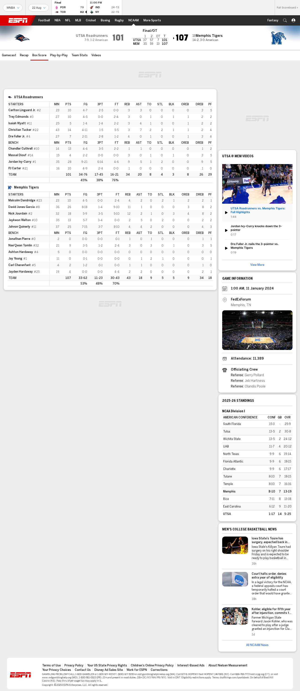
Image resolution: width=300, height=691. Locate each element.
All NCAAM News (257, 645)
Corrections (159, 670)
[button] (285, 20)
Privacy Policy (73, 665)
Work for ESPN (137, 670)
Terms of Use (51, 665)
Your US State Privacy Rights (107, 665)
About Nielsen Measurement (228, 665)
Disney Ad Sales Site (108, 670)
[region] (131, 142)
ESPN (18, 20)
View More (257, 265)
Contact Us (83, 670)
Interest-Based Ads (191, 665)
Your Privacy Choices (56, 670)
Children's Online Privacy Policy (152, 665)
